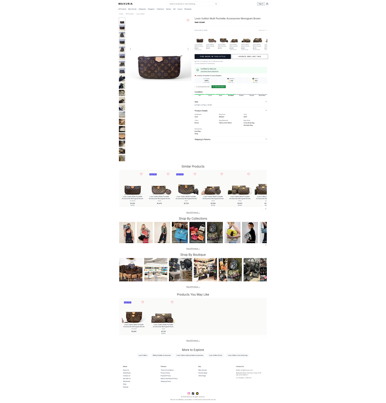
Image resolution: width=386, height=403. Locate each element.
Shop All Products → (193, 212)
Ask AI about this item (204, 86)
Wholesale (187, 9)
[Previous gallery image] (130, 49)
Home (121, 14)
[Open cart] (267, 4)
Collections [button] (160, 9)
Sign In (261, 4)
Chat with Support (220, 86)
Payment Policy (166, 376)
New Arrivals (132, 9)
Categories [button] (142, 9)
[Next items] (266, 209)
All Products (122, 9)
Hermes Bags (202, 373)
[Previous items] (262, 209)
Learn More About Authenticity (209, 71)
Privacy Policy (165, 373)
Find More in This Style (213, 56)
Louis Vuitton (140, 14)
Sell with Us (127, 378)
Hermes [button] (168, 9)
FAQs (124, 384)
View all (262, 30)
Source (180, 9)
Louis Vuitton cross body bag (237, 355)
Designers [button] (151, 9)
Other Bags (202, 376)
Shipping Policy (166, 381)
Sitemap (125, 387)
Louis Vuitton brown (215, 355)
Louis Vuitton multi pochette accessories (190, 355)
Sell (174, 9)
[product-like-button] (188, 20)
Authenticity (127, 373)
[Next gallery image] (188, 49)
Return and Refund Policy (169, 378)
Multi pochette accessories (162, 355)
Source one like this (250, 56)
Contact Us (126, 376)
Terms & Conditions (167, 370)
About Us (126, 370)
